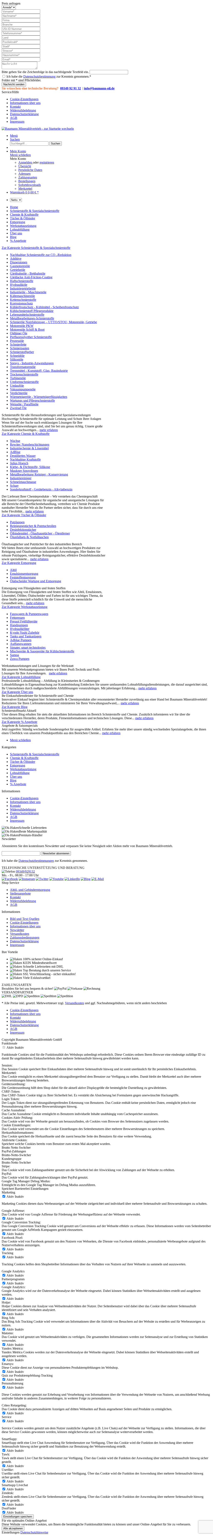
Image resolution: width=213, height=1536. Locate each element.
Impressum (17, 121)
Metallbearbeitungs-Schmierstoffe (32, 318)
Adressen (24, 173)
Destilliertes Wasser (23, 455)
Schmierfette (18, 344)
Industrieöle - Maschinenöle (28, 292)
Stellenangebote (20, 893)
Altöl (13, 570)
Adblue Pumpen (20, 640)
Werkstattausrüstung (23, 769)
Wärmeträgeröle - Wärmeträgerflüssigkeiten (38, 397)
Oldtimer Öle (18, 333)
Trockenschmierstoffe (24, 374)
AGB (13, 118)
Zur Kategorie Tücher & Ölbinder (24, 515)
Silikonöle (16, 359)
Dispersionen (18, 262)
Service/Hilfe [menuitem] (21, 106)
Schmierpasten (19, 348)
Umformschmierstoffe (24, 382)
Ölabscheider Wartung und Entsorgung (35, 581)
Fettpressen (17, 617)
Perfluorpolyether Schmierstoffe (31, 337)
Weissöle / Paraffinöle (24, 404)
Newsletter (17, 930)
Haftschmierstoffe (21, 281)
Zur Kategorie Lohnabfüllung (21, 677)
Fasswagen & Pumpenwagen (29, 614)
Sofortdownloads (29, 185)
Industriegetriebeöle (23, 288)
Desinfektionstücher (23, 529)
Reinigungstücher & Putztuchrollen (33, 526)
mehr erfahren (49, 430)
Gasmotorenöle (20, 266)
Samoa (14, 655)
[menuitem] (110, 99)
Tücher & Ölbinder (22, 761)
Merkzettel (25, 188)
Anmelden (25, 162)
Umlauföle (17, 385)
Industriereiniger (20, 478)
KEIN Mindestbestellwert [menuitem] (39, 963)
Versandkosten (19, 934)
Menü (14, 135)
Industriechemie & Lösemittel (29, 448)
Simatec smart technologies (28, 647)
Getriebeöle (17, 269)
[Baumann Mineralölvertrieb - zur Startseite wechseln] (38, 128)
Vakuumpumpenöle (23, 389)
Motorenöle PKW (21, 326)
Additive (15, 258)
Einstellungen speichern (17, 1516)
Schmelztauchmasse (23, 482)
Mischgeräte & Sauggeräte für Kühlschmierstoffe (42, 651)
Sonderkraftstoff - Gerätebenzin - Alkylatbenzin (41, 489)
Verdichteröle (18, 393)
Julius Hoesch (19, 463)
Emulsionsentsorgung (24, 573)
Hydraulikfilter (19, 629)
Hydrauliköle (18, 284)
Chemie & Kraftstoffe (24, 758)
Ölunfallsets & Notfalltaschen (29, 537)
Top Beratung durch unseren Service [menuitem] (46, 970)
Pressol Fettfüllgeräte (23, 621)
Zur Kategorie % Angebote (19, 722)
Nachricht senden (13, 84)
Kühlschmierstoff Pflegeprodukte (31, 311)
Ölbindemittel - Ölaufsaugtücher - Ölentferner (40, 533)
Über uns (16, 776)
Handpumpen (19, 625)
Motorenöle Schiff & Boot (27, 329)
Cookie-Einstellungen (24, 99)
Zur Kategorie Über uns (17, 692)
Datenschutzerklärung (24, 114)
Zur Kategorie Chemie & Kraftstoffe (26, 433)
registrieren (47, 162)
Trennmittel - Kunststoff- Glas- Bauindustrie (39, 370)
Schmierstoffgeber (22, 352)
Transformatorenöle (23, 367)
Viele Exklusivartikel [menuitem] (36, 978)
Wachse (15, 441)
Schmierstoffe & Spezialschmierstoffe (34, 754)
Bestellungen (26, 181)
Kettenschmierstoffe (23, 299)
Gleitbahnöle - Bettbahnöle (27, 273)
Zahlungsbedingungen (24, 937)
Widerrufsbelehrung (23, 110)
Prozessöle (17, 340)
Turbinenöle (18, 378)
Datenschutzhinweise (34, 1532)
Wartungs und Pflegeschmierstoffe (32, 400)
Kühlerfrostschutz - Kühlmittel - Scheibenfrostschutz (44, 307)
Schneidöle (17, 355)
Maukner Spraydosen (24, 470)
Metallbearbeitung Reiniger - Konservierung (39, 474)
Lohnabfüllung (20, 773)
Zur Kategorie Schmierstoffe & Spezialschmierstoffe (36, 247)
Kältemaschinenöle (22, 296)
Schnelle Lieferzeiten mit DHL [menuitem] (42, 966)
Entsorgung (17, 765)
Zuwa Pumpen (19, 658)
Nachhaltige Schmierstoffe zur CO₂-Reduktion (40, 255)
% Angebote (18, 784)
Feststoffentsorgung (23, 577)
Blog (13, 780)
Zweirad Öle (18, 408)
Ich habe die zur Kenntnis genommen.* (48, 76)
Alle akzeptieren (13, 1528)
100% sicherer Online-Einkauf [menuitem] (42, 959)
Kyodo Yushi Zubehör (24, 632)
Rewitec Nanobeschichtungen (29, 444)
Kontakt (15, 106)
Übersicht (24, 166)
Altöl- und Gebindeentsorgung (30, 890)
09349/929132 (25, 871)
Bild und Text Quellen (24, 919)
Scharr (14, 485)
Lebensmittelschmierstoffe (27, 314)
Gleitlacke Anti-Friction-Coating (31, 277)
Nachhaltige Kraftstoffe (25, 459)
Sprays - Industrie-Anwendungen (32, 363)
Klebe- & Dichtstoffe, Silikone (30, 467)
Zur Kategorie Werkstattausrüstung (24, 607)
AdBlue (15, 452)
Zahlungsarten (27, 177)
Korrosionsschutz (21, 303)
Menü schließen (20, 155)
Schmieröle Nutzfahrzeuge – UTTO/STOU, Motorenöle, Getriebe (53, 322)
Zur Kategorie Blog (14, 707)
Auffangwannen (20, 644)
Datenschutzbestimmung (39, 76)
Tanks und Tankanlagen (25, 636)
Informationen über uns (25, 103)
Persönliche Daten (30, 170)
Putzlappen (17, 522)
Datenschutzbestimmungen (36, 860)
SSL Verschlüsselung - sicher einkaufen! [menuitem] (49, 974)
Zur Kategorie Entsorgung (19, 563)
